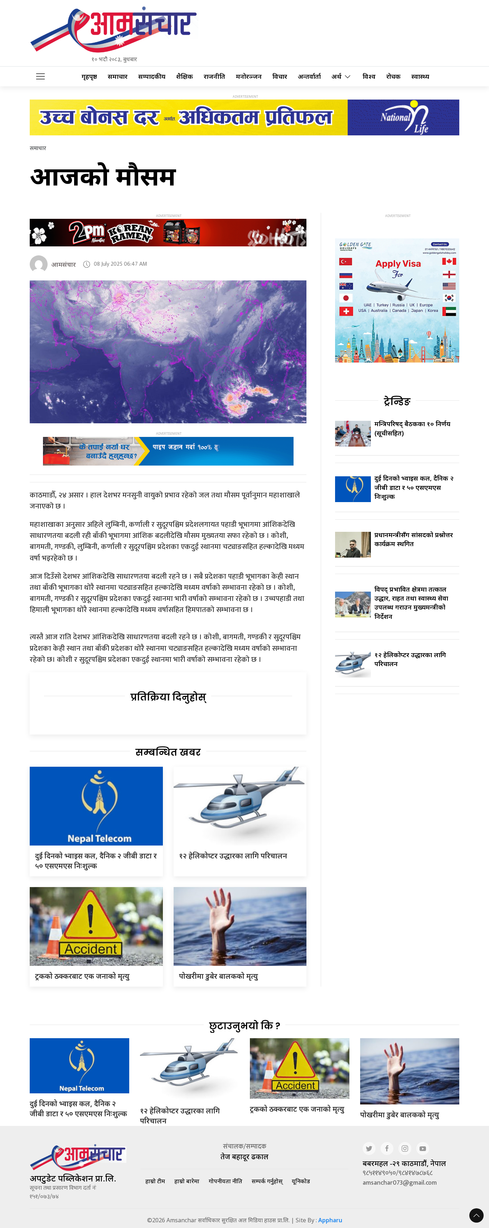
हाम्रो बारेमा (186, 1181)
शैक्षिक (184, 76)
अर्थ (336, 76)
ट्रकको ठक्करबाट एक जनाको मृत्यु (82, 976)
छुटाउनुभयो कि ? (244, 1026)
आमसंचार (63, 264)
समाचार (117, 76)
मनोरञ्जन (249, 76)
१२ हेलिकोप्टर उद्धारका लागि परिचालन (233, 856)
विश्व (369, 76)
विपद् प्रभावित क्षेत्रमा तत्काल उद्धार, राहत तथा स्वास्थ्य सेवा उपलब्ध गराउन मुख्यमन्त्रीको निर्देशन (411, 603)
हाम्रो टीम (155, 1181)
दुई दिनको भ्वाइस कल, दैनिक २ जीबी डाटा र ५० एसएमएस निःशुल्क (96, 861)
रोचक (393, 76)
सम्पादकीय (151, 76)
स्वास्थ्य (420, 76)
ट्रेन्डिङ (397, 401)
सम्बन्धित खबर (168, 752)
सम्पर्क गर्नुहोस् (267, 1181)
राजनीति (214, 76)
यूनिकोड (301, 1181)
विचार (279, 76)
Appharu (330, 1220)
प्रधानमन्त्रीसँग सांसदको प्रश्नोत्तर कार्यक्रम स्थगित (413, 539)
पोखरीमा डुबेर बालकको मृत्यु (218, 976)
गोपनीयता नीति (225, 1181)
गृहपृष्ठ (89, 76)
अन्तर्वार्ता (309, 76)
